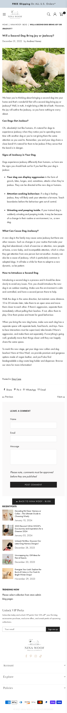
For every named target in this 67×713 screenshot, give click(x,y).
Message (14, 446)
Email (12, 432)
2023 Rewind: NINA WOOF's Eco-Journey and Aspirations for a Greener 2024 (29, 529)
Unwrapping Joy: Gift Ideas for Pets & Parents (27, 556)
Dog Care (16, 379)
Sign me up (53, 629)
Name (13, 419)
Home (5, 24)
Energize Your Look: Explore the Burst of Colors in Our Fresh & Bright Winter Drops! (28, 572)
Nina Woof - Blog (18, 24)
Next (59, 396)
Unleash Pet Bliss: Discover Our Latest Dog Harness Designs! (28, 542)
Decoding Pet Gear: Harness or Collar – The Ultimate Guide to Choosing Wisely (28, 514)
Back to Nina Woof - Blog (34, 501)
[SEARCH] (48, 14)
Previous (9, 396)
